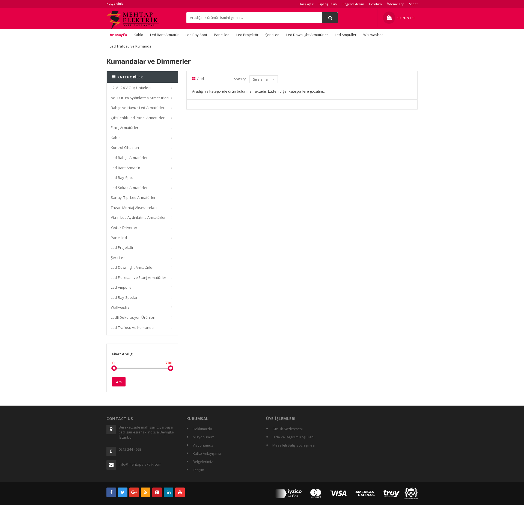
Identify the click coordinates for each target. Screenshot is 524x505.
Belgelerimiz (203, 461)
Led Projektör (247, 34)
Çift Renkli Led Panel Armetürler (138, 117)
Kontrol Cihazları (125, 147)
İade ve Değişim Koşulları (293, 437)
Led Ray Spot (196, 34)
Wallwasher (373, 34)
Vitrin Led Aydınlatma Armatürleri (139, 217)
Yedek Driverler (124, 227)
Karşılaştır (306, 4)
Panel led (222, 34)
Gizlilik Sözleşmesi (287, 428)
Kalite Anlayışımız (207, 453)
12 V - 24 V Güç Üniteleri (131, 87)
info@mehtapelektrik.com (140, 464)
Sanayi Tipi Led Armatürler (133, 197)
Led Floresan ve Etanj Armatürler (138, 277)
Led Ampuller (345, 34)
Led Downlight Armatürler (307, 34)
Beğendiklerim (353, 4)
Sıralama (261, 79)
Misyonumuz (203, 437)
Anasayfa (118, 34)
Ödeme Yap (395, 4)
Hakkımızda (202, 428)
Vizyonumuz (203, 445)
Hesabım (375, 4)
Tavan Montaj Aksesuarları (134, 207)
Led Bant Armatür (164, 34)
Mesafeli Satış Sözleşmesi (293, 445)
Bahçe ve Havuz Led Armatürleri (138, 107)
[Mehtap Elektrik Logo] (144, 18)
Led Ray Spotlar (124, 297)
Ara (119, 382)
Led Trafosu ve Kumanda (130, 46)
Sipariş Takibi (328, 4)
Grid (200, 78)
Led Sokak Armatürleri (129, 187)
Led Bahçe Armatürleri (129, 157)
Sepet (413, 4)
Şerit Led (272, 34)
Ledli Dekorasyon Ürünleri (133, 317)
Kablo (138, 34)
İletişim (198, 469)
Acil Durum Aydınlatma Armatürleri (140, 97)
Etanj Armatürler (124, 127)
